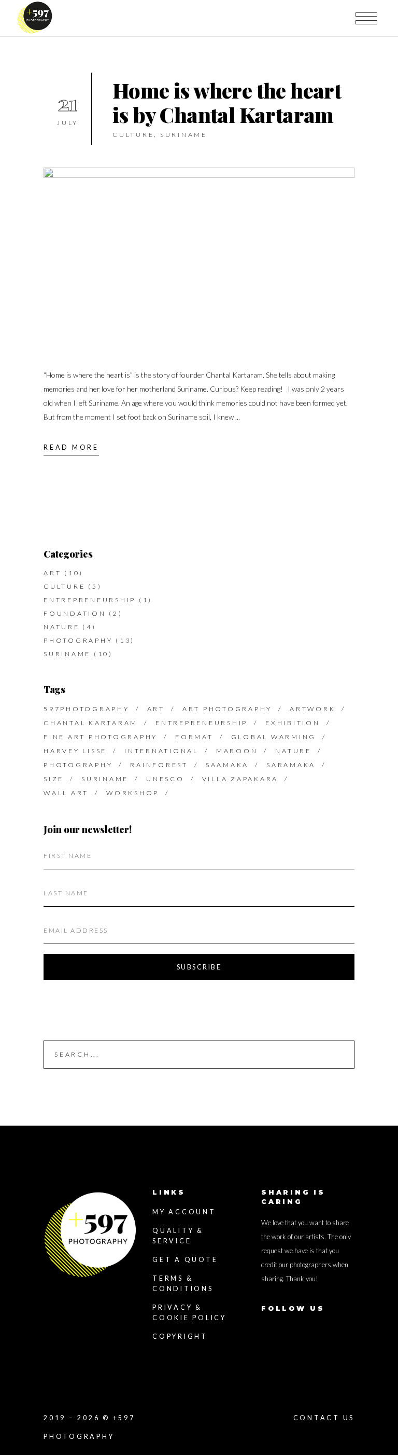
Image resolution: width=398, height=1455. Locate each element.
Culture (133, 134)
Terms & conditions (183, 1283)
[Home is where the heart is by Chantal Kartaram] (199, 257)
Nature (62, 627)
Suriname (183, 134)
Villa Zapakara (240, 779)
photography (78, 765)
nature (293, 751)
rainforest (159, 765)
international (161, 751)
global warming (274, 737)
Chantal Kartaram (91, 723)
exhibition (292, 723)
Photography (78, 640)
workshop (132, 793)
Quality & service (178, 1236)
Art (52, 573)
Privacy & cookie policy (189, 1313)
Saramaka (291, 765)
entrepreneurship (201, 723)
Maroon (237, 751)
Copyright (180, 1336)
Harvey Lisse (75, 751)
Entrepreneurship (90, 600)
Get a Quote (185, 1260)
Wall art (66, 793)
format (194, 737)
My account (184, 1212)
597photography (87, 709)
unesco (165, 779)
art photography (227, 709)
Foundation (75, 613)
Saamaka (227, 765)
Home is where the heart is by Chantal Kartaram (226, 102)
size (54, 779)
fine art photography (101, 737)
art (156, 709)
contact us (324, 1418)
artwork (312, 709)
